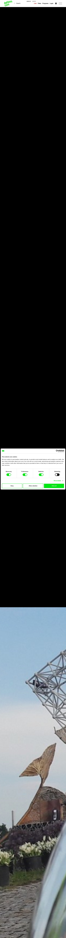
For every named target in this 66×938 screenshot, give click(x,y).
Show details (57, 480)
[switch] (25, 474)
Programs (45, 3)
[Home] (8, 3)
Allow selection (33, 486)
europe (34, 1)
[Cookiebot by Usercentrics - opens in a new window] (57, 451)
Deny (12, 486)
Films (39, 3)
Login (51, 3)
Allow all (54, 486)
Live (35, 3)
